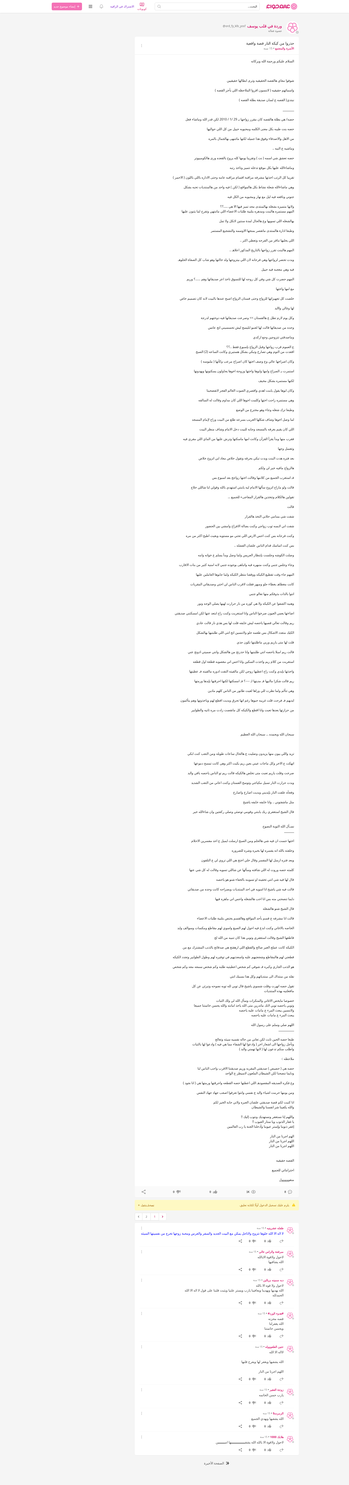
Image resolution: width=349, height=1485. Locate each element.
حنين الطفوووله (274, 1347)
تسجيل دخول (147, 1205)
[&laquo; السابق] (162, 1216)
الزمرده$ (278, 1413)
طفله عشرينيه (275, 1228)
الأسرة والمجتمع (284, 48)
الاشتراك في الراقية (122, 6)
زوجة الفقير (277, 1390)
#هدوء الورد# (276, 1313)
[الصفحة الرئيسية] (281, 6)
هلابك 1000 (277, 1437)
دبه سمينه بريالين (273, 1280)
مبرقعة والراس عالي (271, 1252)
